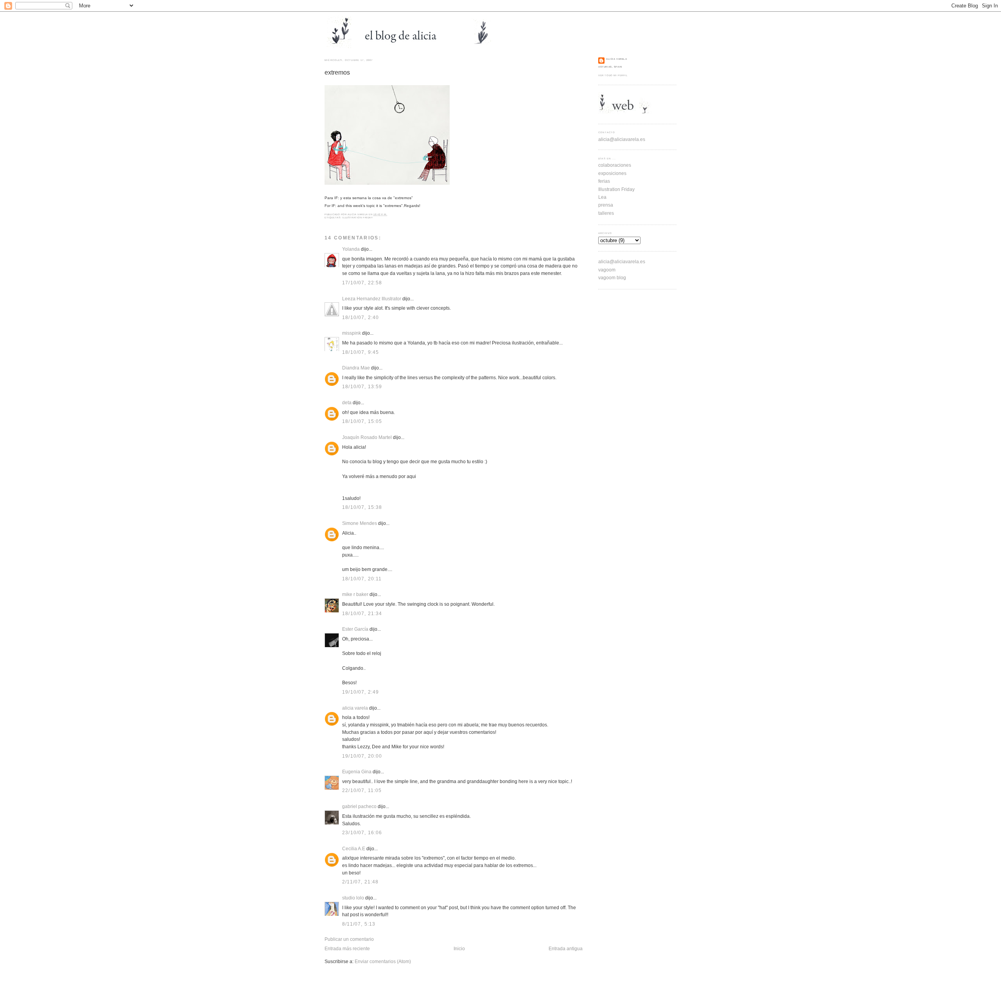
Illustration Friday (357, 217)
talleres (606, 213)
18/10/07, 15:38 (362, 507)
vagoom (606, 269)
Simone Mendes (359, 523)
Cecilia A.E (353, 848)
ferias (604, 181)
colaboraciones (614, 165)
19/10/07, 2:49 (360, 691)
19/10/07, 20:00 (362, 755)
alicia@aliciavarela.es (621, 139)
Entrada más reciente (347, 948)
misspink (351, 332)
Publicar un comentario (349, 939)
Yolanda (351, 249)
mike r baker (355, 594)
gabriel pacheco (359, 806)
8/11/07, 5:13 (358, 923)
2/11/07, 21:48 (360, 881)
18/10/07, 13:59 (362, 386)
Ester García (355, 629)
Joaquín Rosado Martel (367, 437)
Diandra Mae (356, 367)
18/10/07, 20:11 (362, 578)
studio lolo (353, 897)
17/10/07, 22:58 (362, 282)
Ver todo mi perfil (613, 75)
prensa (605, 204)
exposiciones (612, 173)
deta (347, 402)
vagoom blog (612, 277)
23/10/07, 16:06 (362, 832)
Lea (602, 197)
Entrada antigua (566, 948)
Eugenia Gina (356, 771)
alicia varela (355, 707)
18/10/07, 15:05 (362, 421)
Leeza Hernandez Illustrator (371, 298)
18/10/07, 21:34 (362, 613)
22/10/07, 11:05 (362, 790)
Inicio (459, 948)
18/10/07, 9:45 (360, 352)
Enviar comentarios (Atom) (383, 961)
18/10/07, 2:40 (360, 317)
